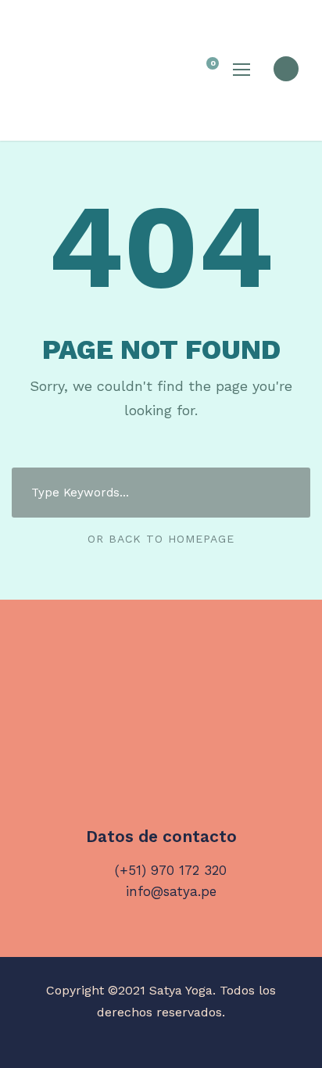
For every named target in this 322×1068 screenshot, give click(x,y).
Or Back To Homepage (161, 538)
